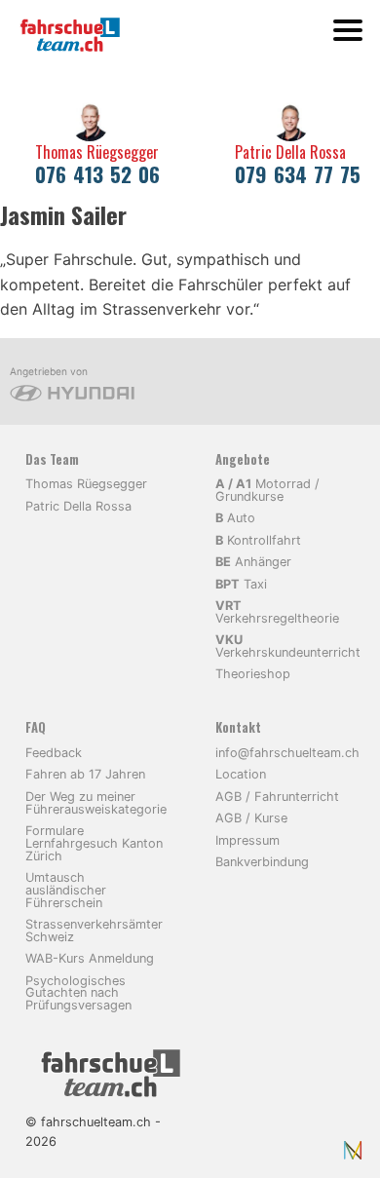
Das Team (52, 459)
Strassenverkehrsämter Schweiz (94, 930)
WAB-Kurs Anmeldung (89, 958)
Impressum (247, 840)
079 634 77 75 (298, 174)
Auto (235, 518)
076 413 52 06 (97, 174)
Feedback (53, 752)
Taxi (241, 584)
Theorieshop (252, 673)
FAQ (35, 727)
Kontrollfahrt (258, 540)
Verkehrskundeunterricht (288, 646)
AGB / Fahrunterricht (277, 796)
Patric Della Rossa (290, 152)
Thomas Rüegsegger (97, 152)
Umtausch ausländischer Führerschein (65, 890)
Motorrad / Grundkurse (267, 490)
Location (240, 774)
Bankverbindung (262, 862)
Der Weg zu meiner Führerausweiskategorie (96, 803)
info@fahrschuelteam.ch (287, 752)
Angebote (242, 459)
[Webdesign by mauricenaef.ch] (352, 1149)
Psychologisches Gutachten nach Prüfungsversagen (78, 993)
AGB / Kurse (251, 818)
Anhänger (253, 561)
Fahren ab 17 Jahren (85, 774)
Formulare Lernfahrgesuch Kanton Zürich (94, 843)
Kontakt (238, 727)
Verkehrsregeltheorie (277, 612)
